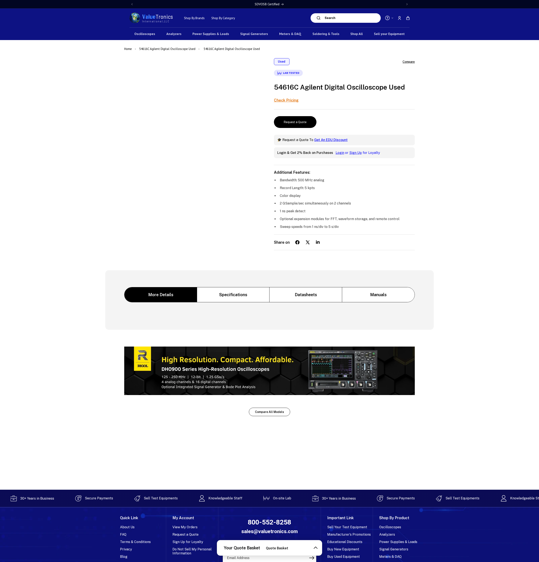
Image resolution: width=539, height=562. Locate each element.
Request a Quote (295, 122)
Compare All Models (269, 412)
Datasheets (306, 294)
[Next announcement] (407, 4)
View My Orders (184, 527)
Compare (409, 61)
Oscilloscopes (390, 527)
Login (340, 153)
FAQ (123, 534)
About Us (127, 527)
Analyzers (387, 534)
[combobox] (352, 18)
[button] (408, 18)
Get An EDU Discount (331, 140)
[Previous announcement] (132, 4)
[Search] (319, 18)
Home (128, 49)
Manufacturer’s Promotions (349, 534)
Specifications (233, 294)
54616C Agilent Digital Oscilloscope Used (167, 49)
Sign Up (355, 153)
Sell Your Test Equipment (347, 527)
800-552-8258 (269, 522)
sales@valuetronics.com (269, 531)
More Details (160, 294)
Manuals (378, 294)
